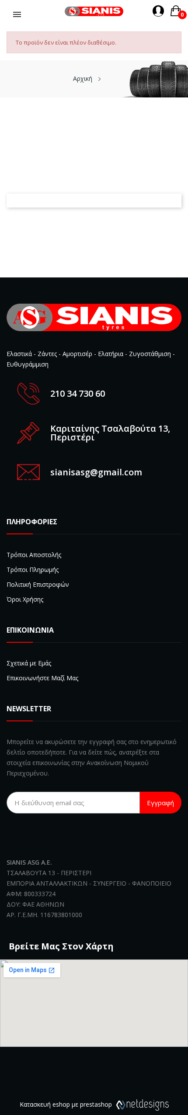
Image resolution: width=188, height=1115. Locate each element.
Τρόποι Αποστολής (34, 555)
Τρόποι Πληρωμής (33, 569)
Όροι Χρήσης (25, 599)
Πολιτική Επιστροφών (38, 584)
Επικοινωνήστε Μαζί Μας (42, 678)
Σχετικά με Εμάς (29, 663)
